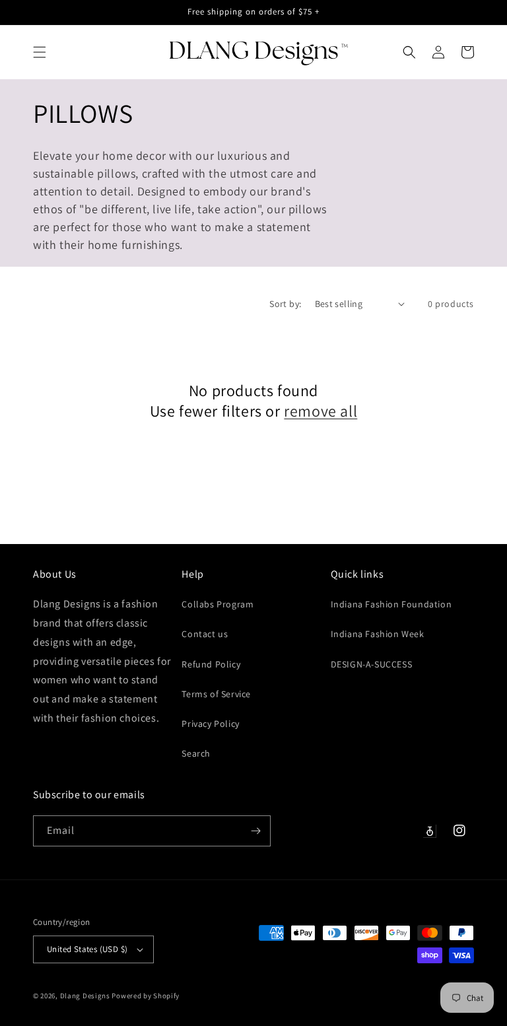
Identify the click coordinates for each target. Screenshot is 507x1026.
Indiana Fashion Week (377, 634)
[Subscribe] (255, 830)
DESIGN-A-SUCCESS (372, 664)
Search (196, 753)
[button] (39, 52)
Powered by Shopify (146, 995)
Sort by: (285, 304)
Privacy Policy (210, 724)
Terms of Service (216, 694)
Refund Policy (211, 664)
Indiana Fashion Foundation (391, 604)
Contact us (205, 634)
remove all (320, 411)
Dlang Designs (85, 995)
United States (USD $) (87, 949)
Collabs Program (218, 604)
